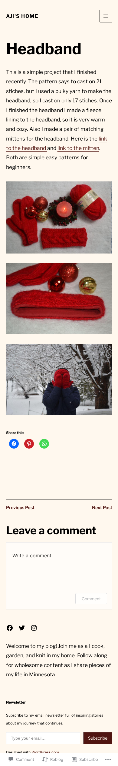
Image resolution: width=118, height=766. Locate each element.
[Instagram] (34, 628)
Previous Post (20, 507)
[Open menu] (106, 16)
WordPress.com (45, 752)
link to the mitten (78, 148)
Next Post (102, 507)
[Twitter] (21, 628)
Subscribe (97, 738)
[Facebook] (9, 628)
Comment (91, 598)
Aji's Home (22, 16)
